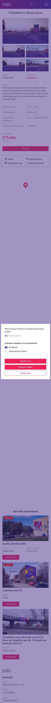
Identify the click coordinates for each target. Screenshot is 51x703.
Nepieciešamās (15, 336)
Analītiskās (13, 347)
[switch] (6, 347)
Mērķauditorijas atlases (18, 351)
